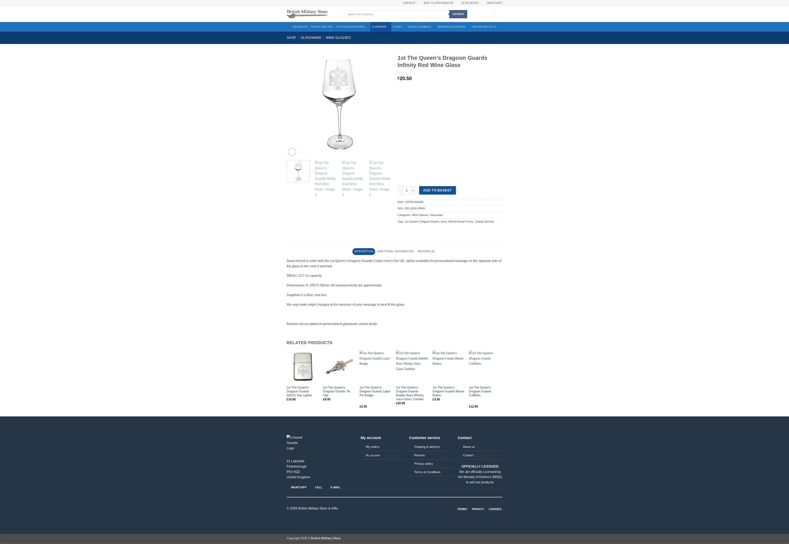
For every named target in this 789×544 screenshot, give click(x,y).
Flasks (397, 26)
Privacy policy (423, 463)
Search (458, 14)
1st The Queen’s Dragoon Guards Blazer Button (448, 391)
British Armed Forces (461, 221)
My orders (373, 446)
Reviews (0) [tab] (426, 251)
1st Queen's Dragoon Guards (422, 221)
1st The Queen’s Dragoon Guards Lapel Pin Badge (375, 391)
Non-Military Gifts (484, 26)
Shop (291, 37)
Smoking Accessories (451, 26)
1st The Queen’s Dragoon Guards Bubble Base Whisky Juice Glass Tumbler (410, 393)
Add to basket (437, 190)
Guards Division (484, 221)
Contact (468, 455)
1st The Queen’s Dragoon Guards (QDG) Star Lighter (299, 391)
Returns (419, 455)
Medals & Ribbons (419, 26)
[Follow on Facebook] (394, 509)
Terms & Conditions (427, 472)
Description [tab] (363, 251)
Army (444, 221)
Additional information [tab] (395, 251)
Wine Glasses (338, 37)
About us (469, 446)
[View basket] (500, 14)
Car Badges (300, 26)
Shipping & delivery (427, 446)
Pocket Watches (321, 26)
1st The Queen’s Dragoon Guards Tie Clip (336, 391)
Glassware (379, 26)
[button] (490, 14)
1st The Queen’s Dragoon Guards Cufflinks (480, 391)
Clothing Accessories (350, 26)
